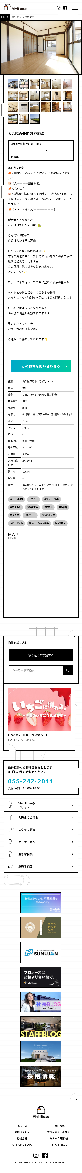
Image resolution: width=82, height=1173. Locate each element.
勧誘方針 (22, 1138)
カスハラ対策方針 (60, 1138)
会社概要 (60, 1126)
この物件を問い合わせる (41, 366)
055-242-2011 (30, 781)
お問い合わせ (22, 1132)
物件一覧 (15, 17)
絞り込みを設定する (41, 655)
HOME (3, 17)
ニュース (22, 1126)
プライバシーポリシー (59, 1132)
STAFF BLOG (60, 1144)
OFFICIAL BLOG (22, 1144)
